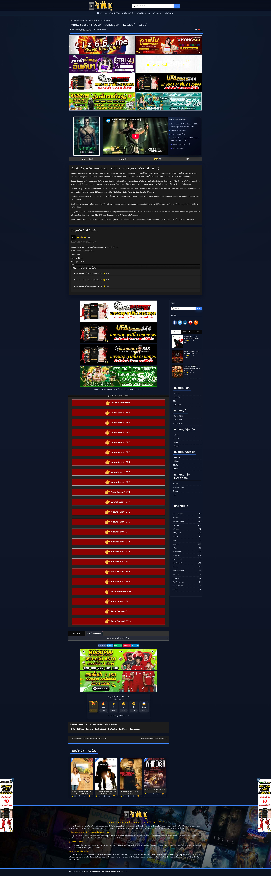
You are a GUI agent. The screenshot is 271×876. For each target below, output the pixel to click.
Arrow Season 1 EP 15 (120, 542)
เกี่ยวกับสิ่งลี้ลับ (178, 563)
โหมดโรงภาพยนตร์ (94, 633)
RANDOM (176, 332)
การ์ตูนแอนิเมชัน (178, 521)
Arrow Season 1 (77, 724)
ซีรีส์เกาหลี (176, 457)
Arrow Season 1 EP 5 (120, 442)
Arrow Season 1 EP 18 (120, 571)
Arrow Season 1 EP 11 (120, 502)
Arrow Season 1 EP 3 (120, 422)
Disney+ (176, 491)
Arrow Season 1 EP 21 (120, 601)
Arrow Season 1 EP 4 (120, 432)
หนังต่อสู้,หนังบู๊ (101, 729)
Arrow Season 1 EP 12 (120, 512)
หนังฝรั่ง (140, 13)
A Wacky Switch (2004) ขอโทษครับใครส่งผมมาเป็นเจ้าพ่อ (89, 738)
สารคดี (175, 540)
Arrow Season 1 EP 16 (120, 552)
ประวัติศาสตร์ (177, 552)
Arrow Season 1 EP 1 (121, 403)
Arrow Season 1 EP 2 (120, 412)
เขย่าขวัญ (176, 578)
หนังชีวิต (175, 537)
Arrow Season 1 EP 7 (120, 462)
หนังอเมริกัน (113, 729)
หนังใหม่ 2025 (178, 420)
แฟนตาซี (175, 548)
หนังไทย (131, 13)
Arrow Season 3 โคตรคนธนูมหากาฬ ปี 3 (88, 280)
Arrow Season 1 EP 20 (121, 591)
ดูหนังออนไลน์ (98, 724)
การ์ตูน (148, 13)
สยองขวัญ (176, 555)
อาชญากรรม (136, 729)
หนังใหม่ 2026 (178, 416)
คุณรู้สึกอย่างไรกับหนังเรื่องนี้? (181, 144)
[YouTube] (190, 322)
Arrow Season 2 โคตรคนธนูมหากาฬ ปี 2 (88, 273)
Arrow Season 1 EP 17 (120, 562)
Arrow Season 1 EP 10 (121, 492)
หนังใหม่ (111, 13)
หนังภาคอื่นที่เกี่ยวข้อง (178, 134)
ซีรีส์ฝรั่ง (81, 729)
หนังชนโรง (156, 13)
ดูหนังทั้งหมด (168, 13)
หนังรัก (175, 567)
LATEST (196, 332)
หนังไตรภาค (124, 729)
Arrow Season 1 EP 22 (121, 611)
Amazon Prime (178, 487)
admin (103, 29)
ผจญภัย (90, 729)
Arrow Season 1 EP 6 (120, 452)
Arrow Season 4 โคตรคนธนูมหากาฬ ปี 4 (88, 286)
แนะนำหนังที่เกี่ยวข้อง (178, 148)
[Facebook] (175, 322)
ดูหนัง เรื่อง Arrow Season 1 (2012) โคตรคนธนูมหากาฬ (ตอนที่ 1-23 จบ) (185, 139)
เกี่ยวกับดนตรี (177, 559)
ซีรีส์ (118, 13)
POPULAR (186, 332)
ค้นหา (176, 6)
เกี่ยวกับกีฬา (177, 574)
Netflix (124, 13)
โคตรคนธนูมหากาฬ (111, 724)
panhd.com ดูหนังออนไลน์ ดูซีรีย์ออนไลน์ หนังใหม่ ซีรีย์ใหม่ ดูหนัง (105, 871)
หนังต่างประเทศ (178, 586)
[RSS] (196, 322)
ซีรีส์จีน (175, 465)
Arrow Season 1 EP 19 (120, 581)
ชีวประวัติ (176, 525)
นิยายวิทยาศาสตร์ (179, 571)
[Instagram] (185, 322)
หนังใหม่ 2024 (178, 423)
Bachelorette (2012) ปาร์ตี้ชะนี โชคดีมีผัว (153, 738)
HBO (174, 495)
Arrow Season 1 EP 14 (120, 532)
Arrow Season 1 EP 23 (121, 621)
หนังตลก (176, 529)
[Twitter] (180, 322)
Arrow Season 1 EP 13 (120, 522)
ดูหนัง (89, 724)
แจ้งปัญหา (76, 633)
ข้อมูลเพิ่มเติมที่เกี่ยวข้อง (178, 130)
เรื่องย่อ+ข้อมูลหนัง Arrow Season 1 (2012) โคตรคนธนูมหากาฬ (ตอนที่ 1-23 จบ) (184, 125)
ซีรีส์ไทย (175, 469)
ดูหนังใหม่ (176, 393)
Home (72, 20)
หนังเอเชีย (176, 446)
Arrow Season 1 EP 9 (120, 482)
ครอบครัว (176, 544)
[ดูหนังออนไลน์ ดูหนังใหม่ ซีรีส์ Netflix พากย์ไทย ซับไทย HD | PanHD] (101, 6)
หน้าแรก (103, 13)
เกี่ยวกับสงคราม (178, 582)
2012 (91, 159)
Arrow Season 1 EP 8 (120, 472)
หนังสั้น (175, 589)
